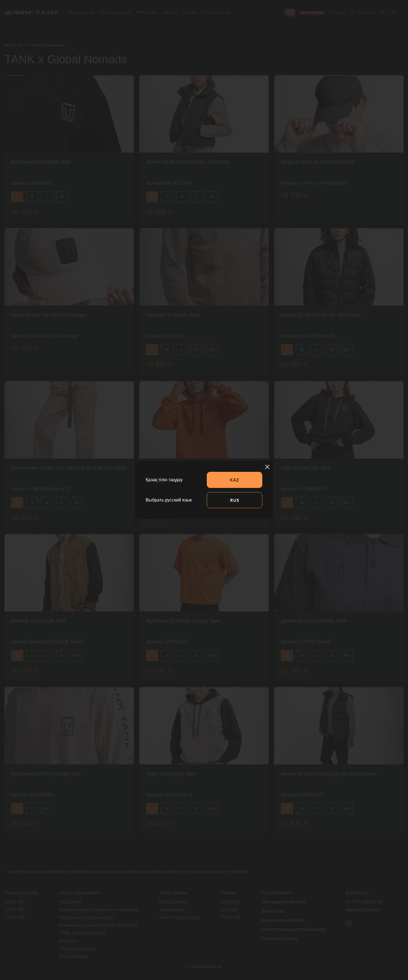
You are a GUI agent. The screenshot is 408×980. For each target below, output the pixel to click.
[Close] (267, 466)
